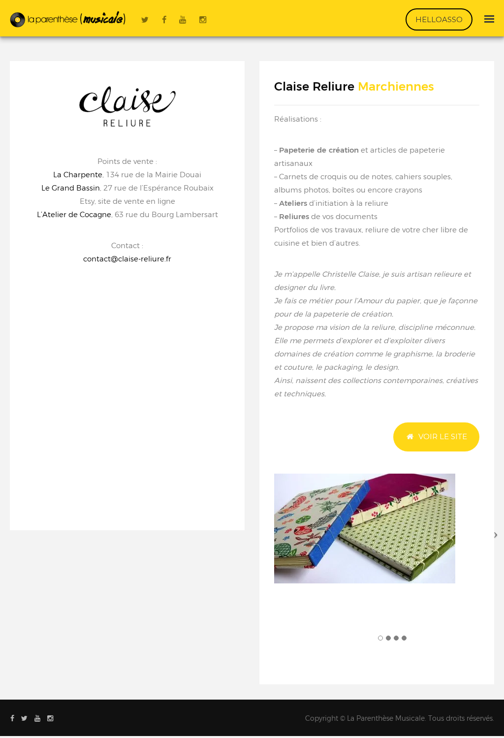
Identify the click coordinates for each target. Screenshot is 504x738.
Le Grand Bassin (70, 188)
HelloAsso (439, 19)
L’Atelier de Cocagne (74, 214)
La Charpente (77, 174)
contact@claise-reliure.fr (127, 258)
